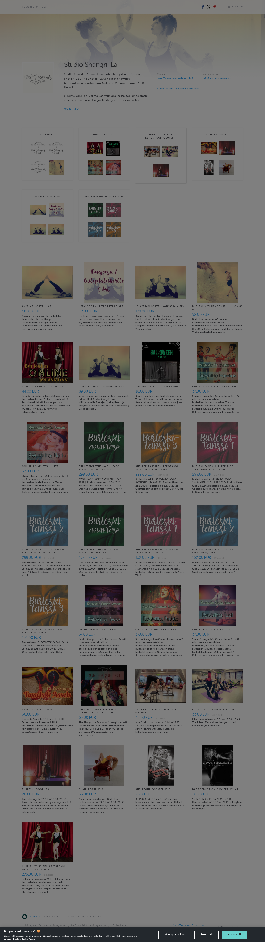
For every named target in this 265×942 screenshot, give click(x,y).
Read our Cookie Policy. (24, 939)
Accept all (234, 934)
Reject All (206, 934)
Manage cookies (175, 934)
